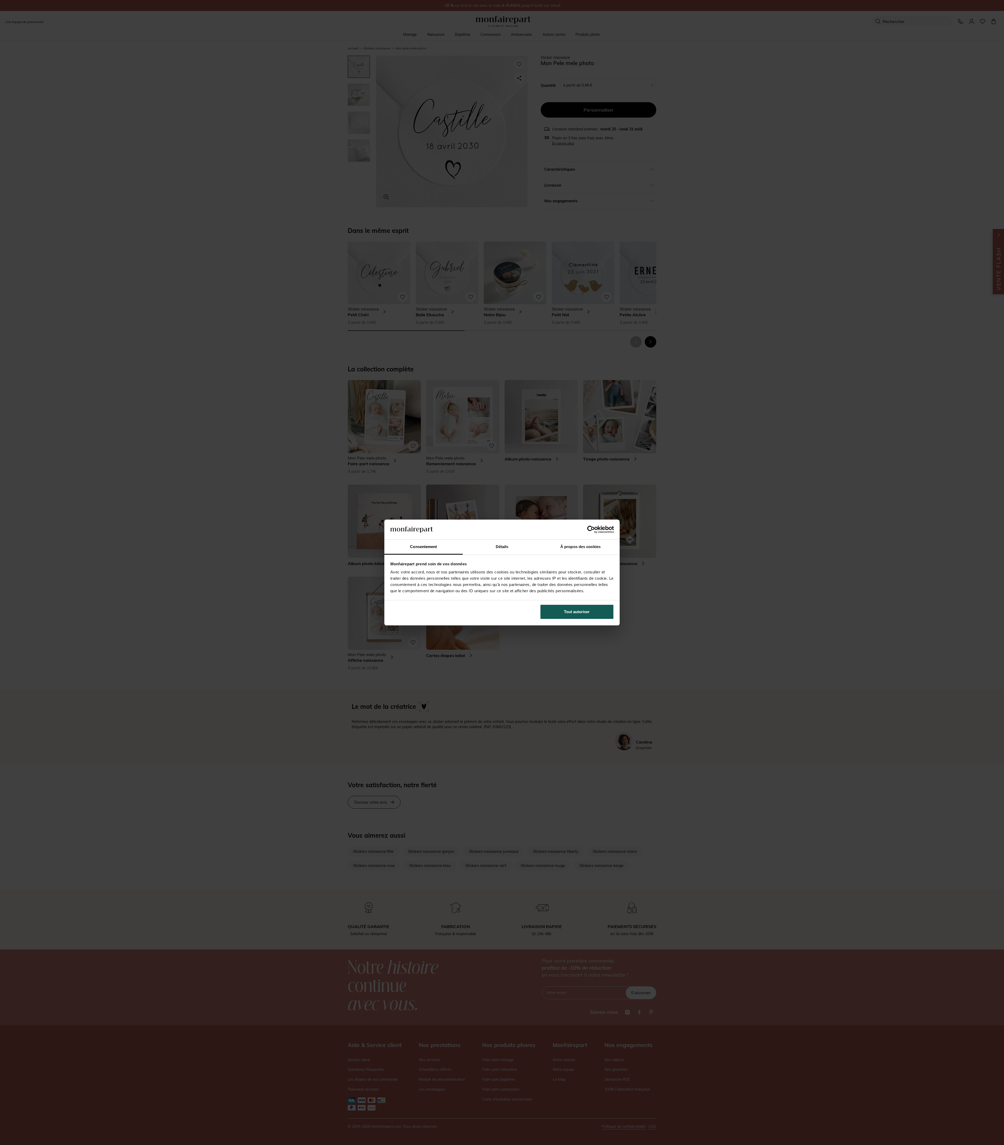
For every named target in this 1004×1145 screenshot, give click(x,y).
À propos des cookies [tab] (580, 546)
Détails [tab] (502, 546)
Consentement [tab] (423, 546)
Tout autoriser (577, 611)
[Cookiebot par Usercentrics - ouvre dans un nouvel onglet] (591, 529)
